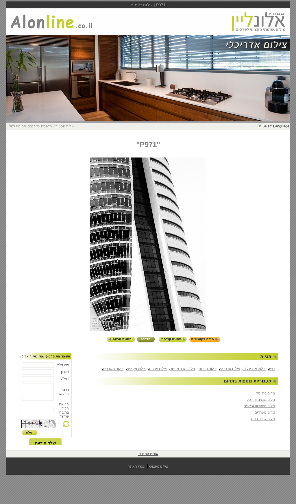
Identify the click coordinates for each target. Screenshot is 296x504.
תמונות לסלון (17, 126)
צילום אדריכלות (254, 369)
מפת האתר (136, 466)
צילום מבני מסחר (182, 369)
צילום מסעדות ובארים (259, 406)
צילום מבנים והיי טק (261, 400)
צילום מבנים (158, 369)
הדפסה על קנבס (40, 126)
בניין (272, 369)
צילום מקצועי (136, 369)
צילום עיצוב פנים (263, 419)
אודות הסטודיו (64, 126)
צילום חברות (208, 369)
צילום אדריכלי (230, 369)
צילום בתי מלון (265, 393)
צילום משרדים (113, 369)
